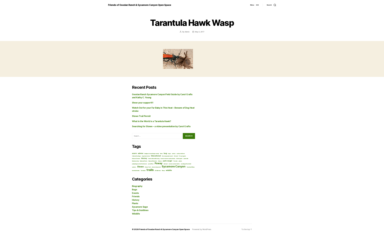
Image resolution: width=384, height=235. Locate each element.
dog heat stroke (146, 156)
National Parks (143, 161)
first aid (176, 156)
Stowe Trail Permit (141, 116)
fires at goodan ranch (167, 156)
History (144, 158)
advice (140, 153)
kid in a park (179, 158)
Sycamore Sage (140, 207)
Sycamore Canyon (174, 166)
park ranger (167, 161)
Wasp (163, 170)
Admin (187, 32)
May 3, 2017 (199, 32)
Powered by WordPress (201, 229)
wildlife (169, 170)
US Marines (158, 170)
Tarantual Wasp (190, 167)
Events (135, 193)
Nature (160, 161)
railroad (166, 164)
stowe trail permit (156, 167)
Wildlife (136, 214)
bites (161, 153)
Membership (135, 161)
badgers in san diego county (151, 153)
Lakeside (185, 158)
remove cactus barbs (174, 164)
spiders (134, 167)
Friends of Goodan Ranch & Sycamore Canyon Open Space (139, 5)
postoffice (150, 164)
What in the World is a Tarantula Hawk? (151, 121)
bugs (169, 153)
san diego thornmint (186, 164)
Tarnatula (143, 170)
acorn (134, 153)
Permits (175, 161)
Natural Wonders (152, 161)
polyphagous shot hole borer (139, 164)
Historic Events (136, 158)
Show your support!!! (142, 102)
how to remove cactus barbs (167, 158)
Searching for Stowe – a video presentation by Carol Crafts (161, 126)
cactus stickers (180, 153)
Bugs (134, 189)
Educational (156, 156)
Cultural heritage (136, 156)
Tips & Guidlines (140, 210)
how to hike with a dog (154, 158)
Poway (158, 163)
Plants (135, 203)
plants (180, 161)
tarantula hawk (136, 170)
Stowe (140, 166)
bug (165, 153)
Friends (136, 196)
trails (150, 170)
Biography (137, 186)
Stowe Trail (147, 167)
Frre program (182, 156)
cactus (173, 153)
